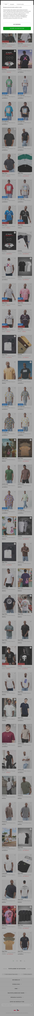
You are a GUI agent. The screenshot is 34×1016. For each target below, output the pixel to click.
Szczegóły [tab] (12, 4)
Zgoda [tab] (6, 4)
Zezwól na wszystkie (17, 28)
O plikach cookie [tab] (20, 4)
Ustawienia (17, 24)
